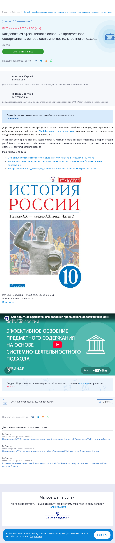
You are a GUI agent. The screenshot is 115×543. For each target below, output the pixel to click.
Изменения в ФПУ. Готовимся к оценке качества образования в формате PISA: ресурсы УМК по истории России (56, 439)
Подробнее (12, 118)
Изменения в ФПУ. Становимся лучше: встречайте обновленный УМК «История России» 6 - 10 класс (50, 451)
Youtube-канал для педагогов (56, 131)
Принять (102, 535)
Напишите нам (57, 506)
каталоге (84, 383)
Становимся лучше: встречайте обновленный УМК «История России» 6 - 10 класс (51, 157)
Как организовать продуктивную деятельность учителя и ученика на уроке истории (52, 168)
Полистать (8, 302)
